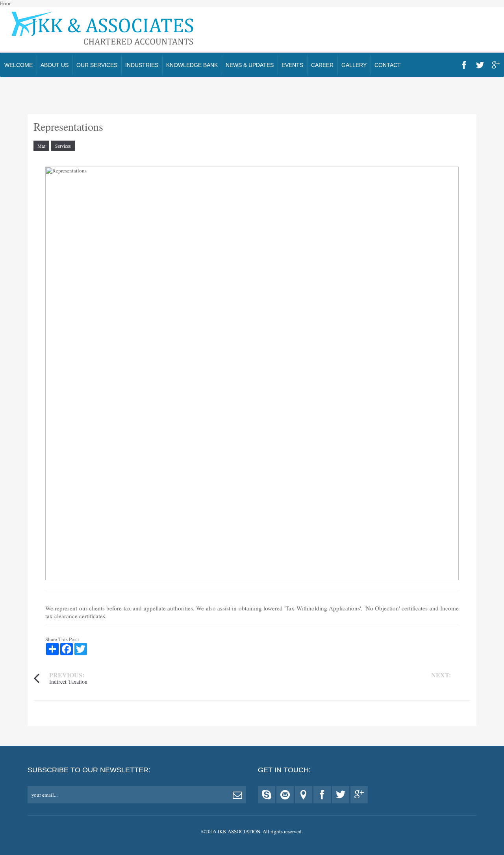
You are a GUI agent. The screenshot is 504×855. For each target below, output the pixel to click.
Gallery (354, 65)
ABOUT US (55, 65)
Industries (141, 65)
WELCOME (18, 65)
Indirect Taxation (68, 681)
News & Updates (250, 65)
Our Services (96, 65)
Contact (387, 65)
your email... (44, 794)
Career (322, 65)
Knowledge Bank (192, 65)
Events (292, 65)
